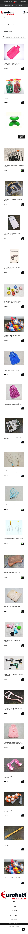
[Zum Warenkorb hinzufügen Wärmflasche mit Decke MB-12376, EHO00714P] (22, 883)
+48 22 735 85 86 (19, 5)
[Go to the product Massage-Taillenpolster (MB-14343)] (14, 595)
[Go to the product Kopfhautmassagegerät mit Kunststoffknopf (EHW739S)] (14, 459)
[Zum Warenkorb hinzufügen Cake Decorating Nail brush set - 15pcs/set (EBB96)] (22, 170)
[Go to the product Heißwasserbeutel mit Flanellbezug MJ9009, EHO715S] (14, 323)
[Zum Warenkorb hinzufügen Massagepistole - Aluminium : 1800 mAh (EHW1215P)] (22, 679)
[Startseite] (7, 13)
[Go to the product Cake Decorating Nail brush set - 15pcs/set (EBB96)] (14, 154)
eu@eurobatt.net (9, 5)
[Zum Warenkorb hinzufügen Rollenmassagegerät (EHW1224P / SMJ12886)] (22, 781)
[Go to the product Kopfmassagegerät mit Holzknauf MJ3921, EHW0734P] (14, 527)
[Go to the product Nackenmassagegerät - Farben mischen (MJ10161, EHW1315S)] (14, 697)
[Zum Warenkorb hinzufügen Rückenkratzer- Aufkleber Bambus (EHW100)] (22, 849)
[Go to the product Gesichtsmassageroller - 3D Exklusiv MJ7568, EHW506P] (14, 256)
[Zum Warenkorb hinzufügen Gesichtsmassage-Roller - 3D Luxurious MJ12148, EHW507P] (22, 238)
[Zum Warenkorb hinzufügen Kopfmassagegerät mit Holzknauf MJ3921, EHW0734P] (22, 544)
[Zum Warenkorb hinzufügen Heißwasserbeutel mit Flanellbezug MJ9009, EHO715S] (22, 340)
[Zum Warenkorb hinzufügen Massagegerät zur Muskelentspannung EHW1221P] (22, 645)
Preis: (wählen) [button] (6, 28)
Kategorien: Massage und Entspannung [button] (11, 24)
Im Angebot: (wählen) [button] (8, 31)
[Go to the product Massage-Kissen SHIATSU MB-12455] (14, 561)
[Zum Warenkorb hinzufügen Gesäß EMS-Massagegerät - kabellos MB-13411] (22, 204)
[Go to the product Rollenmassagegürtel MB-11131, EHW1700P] (14, 798)
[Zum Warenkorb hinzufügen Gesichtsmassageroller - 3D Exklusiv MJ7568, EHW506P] (22, 272)
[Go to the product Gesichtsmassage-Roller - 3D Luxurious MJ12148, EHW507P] (14, 222)
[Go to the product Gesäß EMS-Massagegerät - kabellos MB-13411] (14, 188)
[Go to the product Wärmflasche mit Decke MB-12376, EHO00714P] (14, 866)
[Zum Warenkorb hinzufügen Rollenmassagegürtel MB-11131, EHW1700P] (22, 815)
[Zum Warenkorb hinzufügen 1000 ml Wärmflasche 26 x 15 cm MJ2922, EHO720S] (22, 102)
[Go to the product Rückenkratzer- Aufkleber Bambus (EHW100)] (14, 832)
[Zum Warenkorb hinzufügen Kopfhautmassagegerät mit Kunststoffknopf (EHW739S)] (22, 476)
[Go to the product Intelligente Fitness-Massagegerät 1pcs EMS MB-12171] (14, 425)
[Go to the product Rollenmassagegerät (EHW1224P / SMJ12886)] (14, 764)
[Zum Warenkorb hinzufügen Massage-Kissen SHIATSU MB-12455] (22, 577)
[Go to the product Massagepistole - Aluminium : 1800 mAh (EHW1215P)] (14, 663)
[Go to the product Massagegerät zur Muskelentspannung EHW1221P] (14, 629)
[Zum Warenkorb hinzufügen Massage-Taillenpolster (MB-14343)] (22, 611)
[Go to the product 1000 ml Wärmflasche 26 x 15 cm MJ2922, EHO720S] (14, 85)
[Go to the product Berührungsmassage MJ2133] (14, 119)
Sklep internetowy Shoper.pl (14, 926)
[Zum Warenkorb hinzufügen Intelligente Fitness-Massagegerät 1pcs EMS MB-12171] (22, 442)
